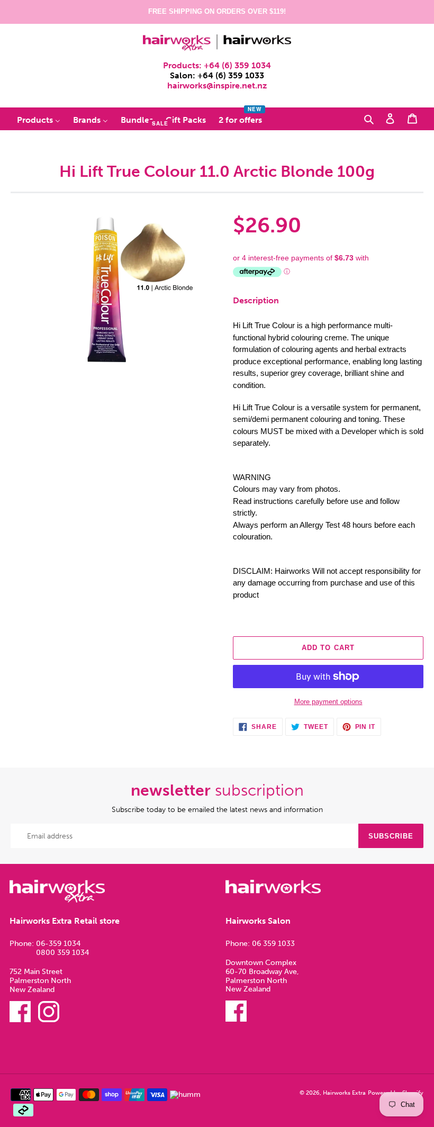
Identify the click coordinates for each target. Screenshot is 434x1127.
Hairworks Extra (344, 1092)
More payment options (328, 702)
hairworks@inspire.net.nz (217, 85)
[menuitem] (39, 119)
